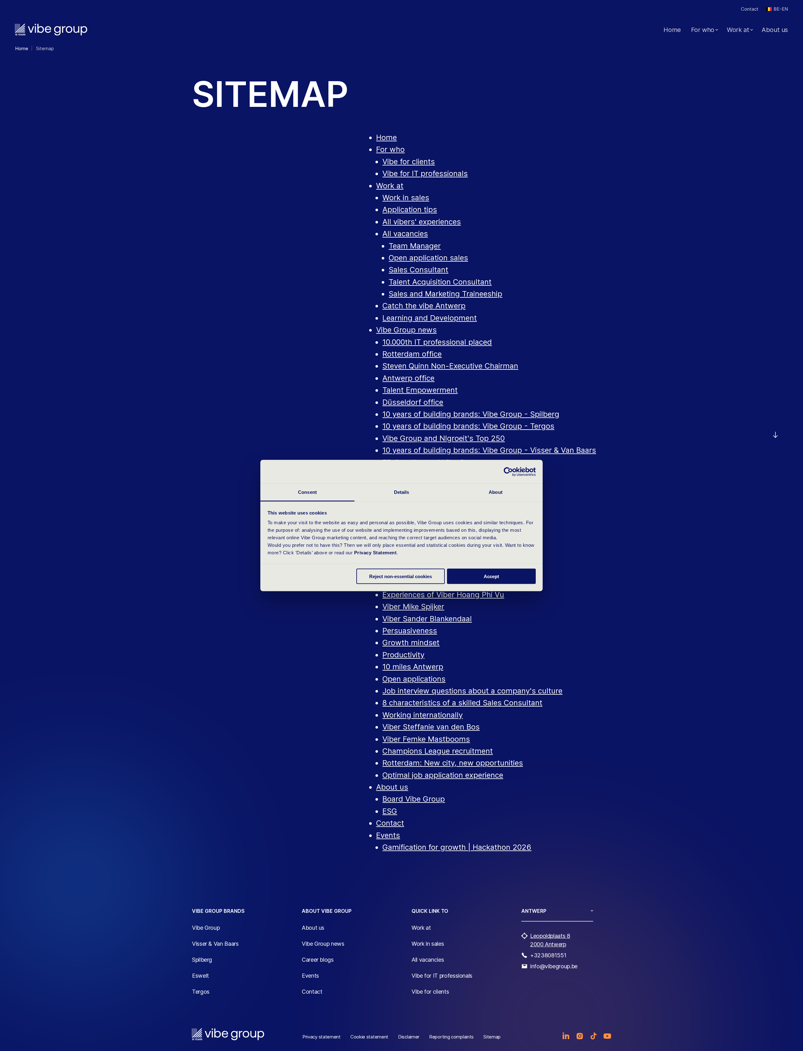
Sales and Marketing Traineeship (445, 293)
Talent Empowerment (420, 390)
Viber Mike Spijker (413, 606)
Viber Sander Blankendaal (427, 618)
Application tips (409, 209)
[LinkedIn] (566, 1036)
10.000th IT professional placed (437, 342)
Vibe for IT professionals (425, 173)
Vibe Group (206, 927)
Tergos (201, 991)
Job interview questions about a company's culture (472, 690)
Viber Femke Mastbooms (426, 739)
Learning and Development (429, 317)
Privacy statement (321, 1037)
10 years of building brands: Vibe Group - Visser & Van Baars (489, 450)
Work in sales (405, 197)
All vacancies (405, 233)
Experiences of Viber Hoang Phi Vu (443, 594)
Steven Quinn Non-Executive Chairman (450, 365)
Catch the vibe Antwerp (423, 305)
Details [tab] (401, 492)
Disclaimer (408, 1037)
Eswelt (200, 975)
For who (702, 30)
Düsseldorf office (412, 402)
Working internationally (422, 714)
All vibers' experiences (421, 221)
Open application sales (428, 257)
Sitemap (492, 1037)
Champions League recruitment (437, 751)
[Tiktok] (593, 1036)
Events (388, 835)
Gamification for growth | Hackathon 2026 (456, 847)
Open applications (413, 678)
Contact (749, 9)
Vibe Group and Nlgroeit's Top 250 (443, 438)
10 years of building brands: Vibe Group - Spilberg (470, 414)
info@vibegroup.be (553, 966)
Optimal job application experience (442, 775)
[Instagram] (579, 1036)
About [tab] (496, 492)
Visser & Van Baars (215, 943)
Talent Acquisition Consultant (440, 281)
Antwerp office (408, 378)
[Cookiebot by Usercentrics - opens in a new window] (508, 471)
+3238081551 (548, 955)
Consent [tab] (307, 492)
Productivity (403, 654)
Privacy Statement (375, 552)
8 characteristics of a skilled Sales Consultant (462, 702)
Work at (738, 30)
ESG (389, 811)
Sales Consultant (418, 269)
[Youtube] (607, 1036)
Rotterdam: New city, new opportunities (452, 762)
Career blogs (318, 959)
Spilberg (202, 959)
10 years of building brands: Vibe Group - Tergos (468, 426)
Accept (491, 576)
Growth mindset (410, 642)
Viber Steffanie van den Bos (431, 726)
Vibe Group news (406, 329)
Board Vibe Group (413, 798)
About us (775, 30)
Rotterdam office (412, 353)
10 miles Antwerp (412, 666)
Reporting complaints (451, 1037)
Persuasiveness (409, 630)
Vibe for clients (408, 161)
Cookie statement (369, 1037)
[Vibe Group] (51, 29)
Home (672, 30)
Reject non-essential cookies (400, 576)
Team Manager (415, 245)
